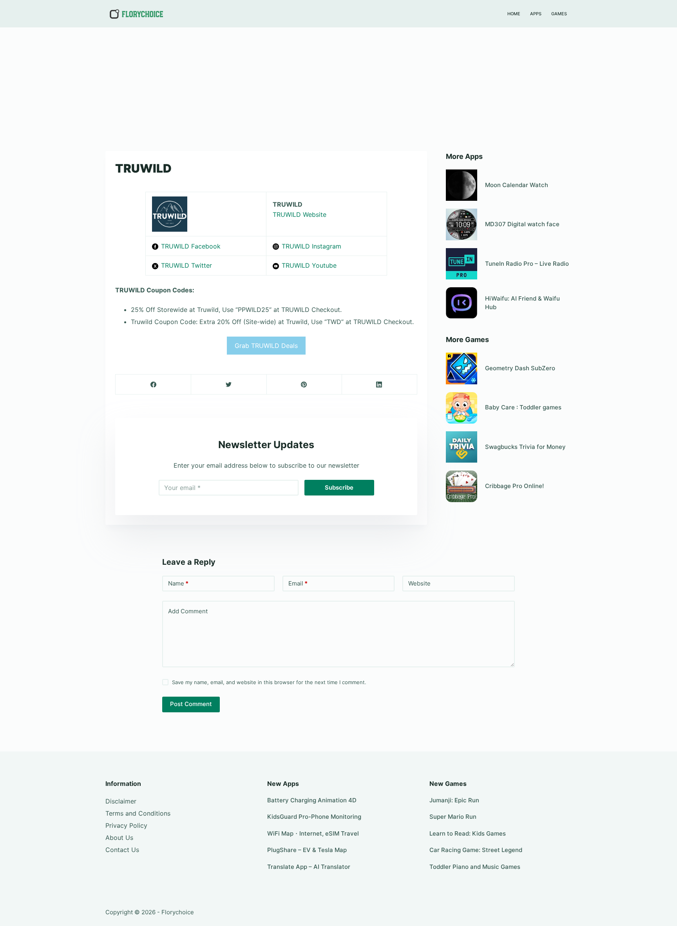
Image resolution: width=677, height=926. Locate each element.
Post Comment (191, 704)
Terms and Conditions (137, 813)
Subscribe (339, 487)
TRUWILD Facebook (191, 246)
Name (178, 583)
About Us (119, 837)
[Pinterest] (304, 385)
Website (419, 583)
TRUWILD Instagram (311, 246)
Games (559, 13)
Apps (535, 13)
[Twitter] (228, 385)
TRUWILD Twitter (186, 265)
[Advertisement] (338, 85)
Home (513, 13)
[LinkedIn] (379, 385)
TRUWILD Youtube (309, 265)
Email (298, 583)
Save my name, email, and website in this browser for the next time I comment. (269, 682)
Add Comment (188, 611)
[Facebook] (153, 385)
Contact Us (122, 850)
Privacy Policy (126, 825)
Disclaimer (120, 801)
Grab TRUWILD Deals (266, 346)
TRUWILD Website (299, 214)
